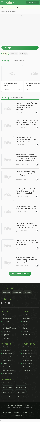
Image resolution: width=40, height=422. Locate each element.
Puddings (13, 11)
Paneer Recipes (8, 353)
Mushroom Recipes (9, 357)
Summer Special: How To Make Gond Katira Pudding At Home (26, 207)
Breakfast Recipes (9, 397)
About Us (16, 412)
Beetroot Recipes (8, 370)
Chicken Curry (21, 383)
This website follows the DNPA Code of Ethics (20, 405)
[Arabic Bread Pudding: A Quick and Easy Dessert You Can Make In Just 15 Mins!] (7, 245)
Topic (7, 11)
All (5, 53)
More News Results (19, 274)
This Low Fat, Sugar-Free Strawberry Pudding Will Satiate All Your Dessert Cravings (26, 225)
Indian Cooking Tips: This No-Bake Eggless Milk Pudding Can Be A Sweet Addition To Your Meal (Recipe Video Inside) (26, 158)
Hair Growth (26, 321)
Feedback (25, 412)
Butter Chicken (7, 392)
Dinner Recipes (8, 347)
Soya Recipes (7, 360)
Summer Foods (27, 350)
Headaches (6, 338)
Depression (6, 325)
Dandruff (25, 328)
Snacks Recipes (27, 7)
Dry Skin (25, 325)
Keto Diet (6, 321)
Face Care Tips (28, 363)
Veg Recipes (6, 344)
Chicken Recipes (8, 383)
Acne (24, 338)
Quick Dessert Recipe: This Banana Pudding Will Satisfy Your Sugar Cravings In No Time (27, 260)
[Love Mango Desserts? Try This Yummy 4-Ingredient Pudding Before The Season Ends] (7, 194)
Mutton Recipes (8, 387)
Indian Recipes (7, 379)
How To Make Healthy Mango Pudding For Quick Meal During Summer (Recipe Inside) (26, 174)
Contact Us (18, 415)
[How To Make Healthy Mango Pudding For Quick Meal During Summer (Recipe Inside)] (7, 177)
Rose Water (26, 318)
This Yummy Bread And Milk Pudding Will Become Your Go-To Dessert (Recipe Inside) (27, 139)
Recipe (14, 53)
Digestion (6, 335)
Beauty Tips (27, 335)
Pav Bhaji (21, 397)
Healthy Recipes (14, 7)
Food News (27, 292)
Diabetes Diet (7, 318)
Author (32, 412)
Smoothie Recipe (28, 367)
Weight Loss (6, 292)
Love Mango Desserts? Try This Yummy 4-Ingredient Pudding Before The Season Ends (26, 191)
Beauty (24, 312)
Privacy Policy (7, 412)
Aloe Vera (26, 315)
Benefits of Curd (28, 357)
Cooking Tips (17, 292)
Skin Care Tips (27, 360)
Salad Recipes (7, 350)
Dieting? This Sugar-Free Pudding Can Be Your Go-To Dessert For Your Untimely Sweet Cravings (27, 122)
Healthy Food (7, 331)
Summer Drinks (27, 353)
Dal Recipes (7, 363)
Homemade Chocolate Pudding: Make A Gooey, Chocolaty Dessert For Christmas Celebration (26, 106)
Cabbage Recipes (9, 367)
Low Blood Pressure (9, 328)
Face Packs (26, 331)
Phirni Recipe (27, 370)
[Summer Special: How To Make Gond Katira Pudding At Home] (7, 211)
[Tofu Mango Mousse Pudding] (12, 73)
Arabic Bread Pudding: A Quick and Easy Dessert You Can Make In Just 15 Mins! (27, 242)
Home (3, 11)
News (23, 53)
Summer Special (28, 344)
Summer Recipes (28, 347)
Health (4, 312)
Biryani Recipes (21, 387)
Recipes (3, 7)
